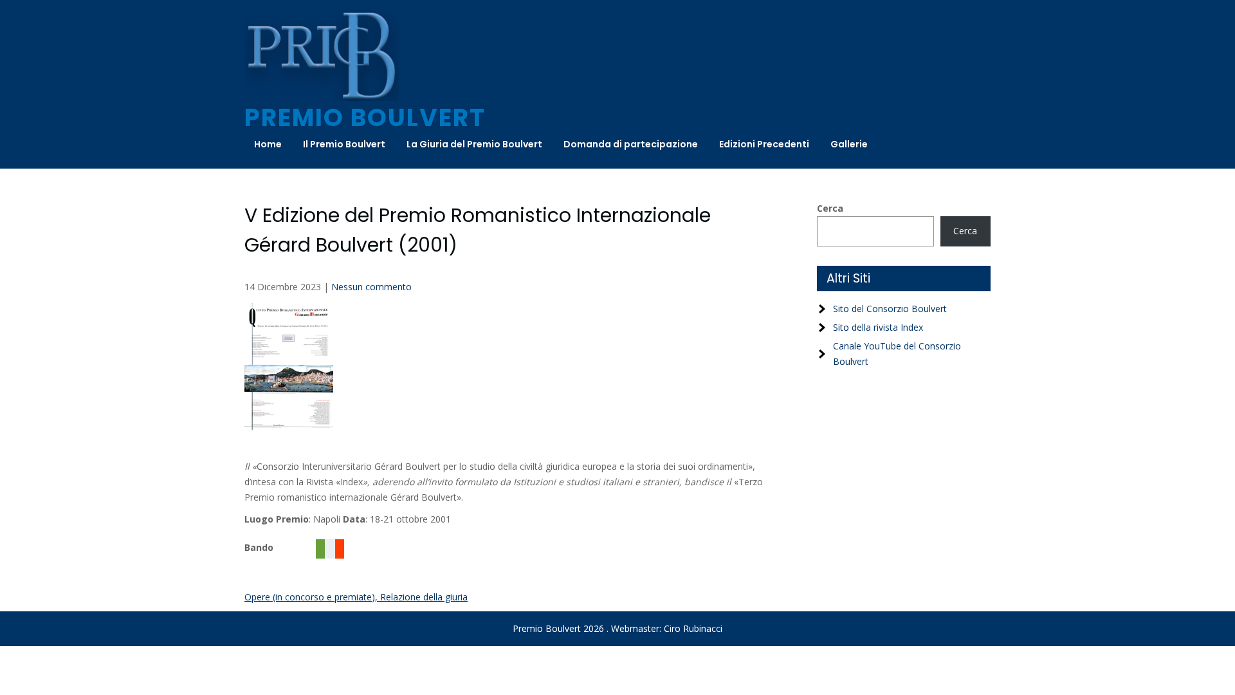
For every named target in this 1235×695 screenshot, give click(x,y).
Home (268, 144)
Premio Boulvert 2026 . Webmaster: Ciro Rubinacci (617, 628)
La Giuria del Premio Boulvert (474, 144)
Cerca (830, 208)
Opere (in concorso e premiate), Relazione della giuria (356, 597)
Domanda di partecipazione (630, 144)
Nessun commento (371, 287)
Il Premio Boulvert (344, 144)
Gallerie (849, 144)
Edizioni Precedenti (764, 144)
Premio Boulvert (365, 117)
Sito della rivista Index (878, 327)
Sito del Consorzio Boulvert (890, 308)
